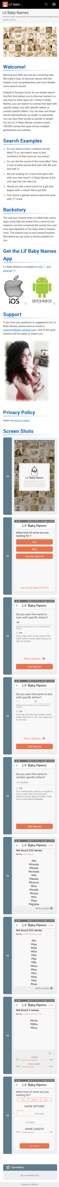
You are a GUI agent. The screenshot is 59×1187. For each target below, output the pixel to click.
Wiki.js (35, 1184)
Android (7, 270)
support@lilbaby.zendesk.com (19, 329)
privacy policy (22, 420)
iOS (40, 266)
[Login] (54, 4)
